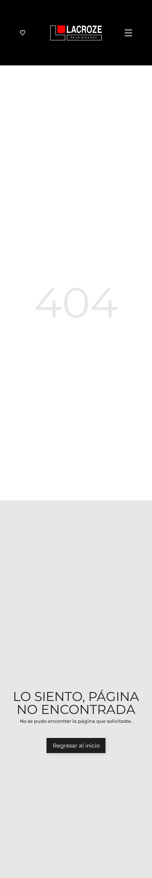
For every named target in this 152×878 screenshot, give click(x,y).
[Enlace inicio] (75, 32)
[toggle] (125, 33)
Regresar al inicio (76, 745)
